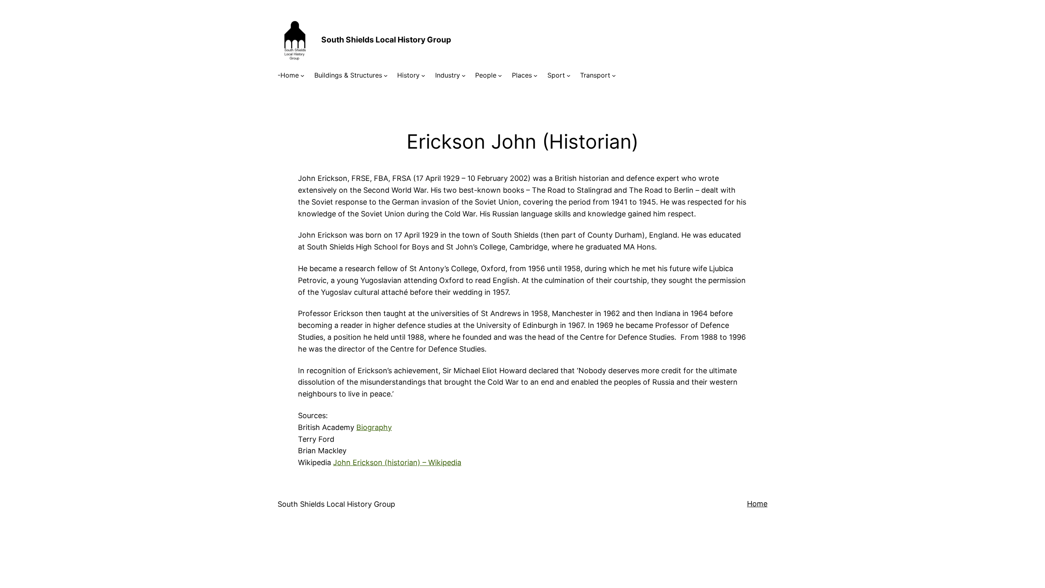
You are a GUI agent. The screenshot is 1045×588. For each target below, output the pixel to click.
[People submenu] (500, 76)
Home (757, 503)
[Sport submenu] (569, 76)
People (485, 75)
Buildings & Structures (348, 75)
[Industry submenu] (464, 76)
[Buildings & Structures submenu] (386, 76)
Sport (556, 75)
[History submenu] (423, 76)
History (408, 75)
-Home (288, 75)
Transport (595, 75)
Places (522, 75)
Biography (374, 427)
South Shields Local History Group (386, 40)
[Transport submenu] (614, 76)
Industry (447, 75)
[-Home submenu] (302, 76)
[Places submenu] (536, 76)
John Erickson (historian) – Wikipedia (397, 462)
